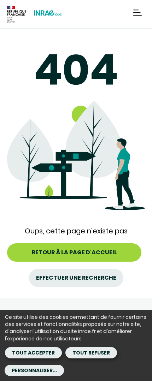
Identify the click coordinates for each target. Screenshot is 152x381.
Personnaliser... (34, 370)
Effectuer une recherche (76, 278)
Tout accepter (33, 352)
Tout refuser (91, 352)
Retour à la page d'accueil (74, 252)
